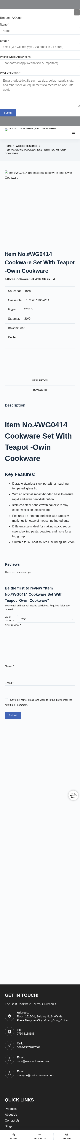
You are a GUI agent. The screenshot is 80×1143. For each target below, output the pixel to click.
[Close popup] (77, 12)
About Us (11, 1114)
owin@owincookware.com (33, 1061)
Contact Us (12, 1120)
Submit (8, 112)
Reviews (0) (40, 390)
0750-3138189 (25, 1033)
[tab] (40, 380)
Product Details (10, 73)
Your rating (9, 619)
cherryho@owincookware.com (35, 1075)
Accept (22, 1138)
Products (11, 1108)
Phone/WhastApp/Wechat (15, 56)
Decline (58, 1138)
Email (4, 40)
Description (40, 380)
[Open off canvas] (73, 132)
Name (4, 24)
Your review (13, 625)
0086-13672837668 (28, 1047)
